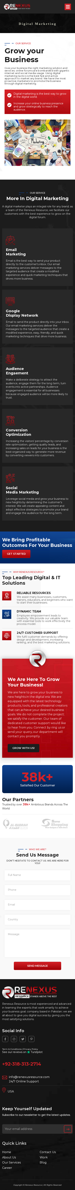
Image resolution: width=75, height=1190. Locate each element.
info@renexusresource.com (29, 1077)
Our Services (11, 1162)
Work (44, 1157)
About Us (9, 1157)
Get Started (16, 553)
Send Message (37, 965)
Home (6, 1152)
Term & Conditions (11, 1049)
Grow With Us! (23, 748)
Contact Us (48, 1152)
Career (7, 1168)
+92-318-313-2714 (21, 1064)
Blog (43, 1162)
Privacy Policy (30, 1049)
